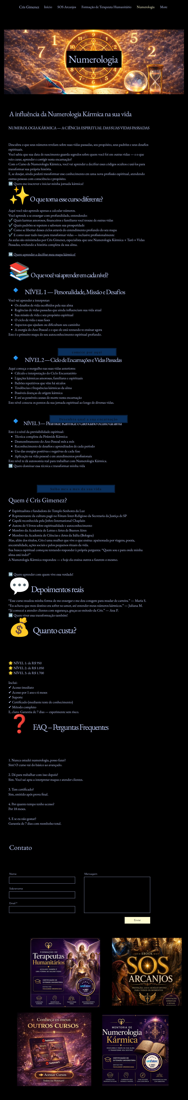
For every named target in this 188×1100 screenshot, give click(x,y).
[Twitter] (16, 862)
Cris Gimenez (29, 6)
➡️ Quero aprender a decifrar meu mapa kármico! (41, 254)
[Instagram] (27, 862)
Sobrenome (16, 888)
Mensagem (90, 874)
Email (12, 903)
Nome (13, 874)
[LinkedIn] (22, 862)
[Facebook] (10, 862)
